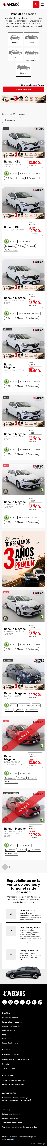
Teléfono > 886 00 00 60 (13, 1080)
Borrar (41, 85)
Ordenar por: (10, 120)
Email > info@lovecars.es (13, 1084)
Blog (4, 1034)
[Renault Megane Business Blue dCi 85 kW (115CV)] (23, 275)
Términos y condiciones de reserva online (19, 1127)
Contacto (6, 1039)
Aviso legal (6, 1110)
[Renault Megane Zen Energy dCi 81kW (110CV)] (23, 674)
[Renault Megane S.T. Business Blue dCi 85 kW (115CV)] (23, 479)
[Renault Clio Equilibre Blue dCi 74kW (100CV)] (23, 142)
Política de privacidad (11, 1114)
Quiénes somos (8, 1030)
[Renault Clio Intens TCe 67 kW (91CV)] (23, 203)
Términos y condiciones (12, 1123)
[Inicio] (10, 4)
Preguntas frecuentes (11, 1043)
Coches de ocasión (10, 1018)
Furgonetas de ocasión (12, 1022)
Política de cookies (10, 1118)
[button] (5, 142)
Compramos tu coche (11, 1026)
